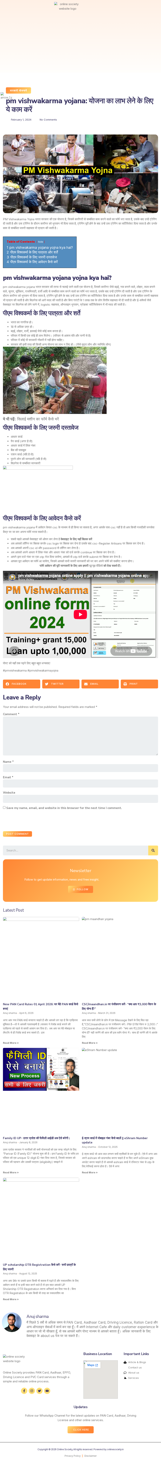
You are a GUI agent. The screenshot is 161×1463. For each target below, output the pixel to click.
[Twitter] (39, 1391)
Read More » (11, 1042)
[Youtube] (47, 1391)
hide (40, 241)
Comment (11, 714)
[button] (7, 7)
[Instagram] (32, 1391)
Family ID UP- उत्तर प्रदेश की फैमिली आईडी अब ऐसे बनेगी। (36, 1138)
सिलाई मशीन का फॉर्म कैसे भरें (38, 419)
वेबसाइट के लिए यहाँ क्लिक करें (76, 539)
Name (8, 762)
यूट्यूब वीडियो (96, 566)
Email (8, 777)
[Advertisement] (60, 43)
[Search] (153, 850)
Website (9, 793)
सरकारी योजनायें (18, 90)
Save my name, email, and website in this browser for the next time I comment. (64, 808)
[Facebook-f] (24, 1391)
